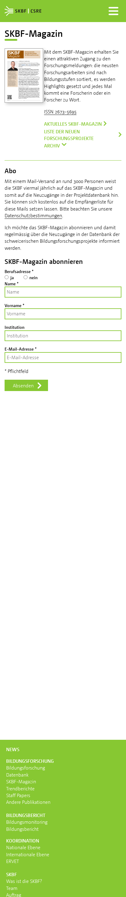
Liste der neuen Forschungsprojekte (69, 134)
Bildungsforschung (25, 768)
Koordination (22, 841)
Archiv (52, 146)
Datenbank (17, 775)
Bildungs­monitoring (26, 822)
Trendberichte (20, 788)
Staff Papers (18, 795)
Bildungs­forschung (30, 761)
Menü (113, 11)
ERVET (12, 861)
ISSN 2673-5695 (60, 111)
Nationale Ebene (23, 847)
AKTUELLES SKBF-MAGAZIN (73, 124)
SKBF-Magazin (21, 781)
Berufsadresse (19, 271)
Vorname (14, 305)
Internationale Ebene (27, 854)
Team (11, 888)
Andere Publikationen (28, 802)
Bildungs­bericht (25, 815)
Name (12, 283)
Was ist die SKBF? (24, 881)
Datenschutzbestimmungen (33, 215)
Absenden (23, 385)
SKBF (11, 874)
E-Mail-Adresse (21, 349)
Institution (14, 327)
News (12, 749)
